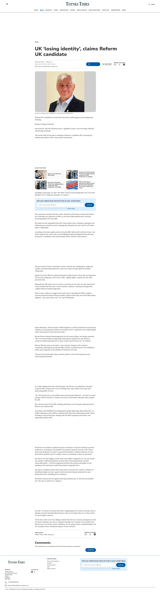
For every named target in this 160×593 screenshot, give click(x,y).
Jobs (48, 567)
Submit (89, 205)
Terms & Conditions (53, 561)
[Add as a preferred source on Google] (107, 64)
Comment (90, 550)
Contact (49, 563)
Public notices (51, 569)
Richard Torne (40, 62)
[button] (7, 4)
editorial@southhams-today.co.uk (18, 585)
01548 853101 (14, 582)
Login (153, 4)
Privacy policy (51, 565)
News (37, 42)
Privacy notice (71, 208)
